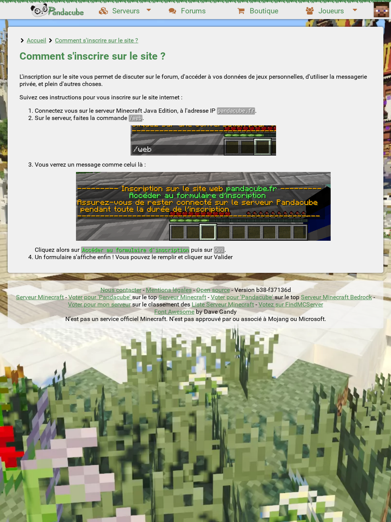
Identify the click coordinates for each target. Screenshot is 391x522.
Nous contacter (120, 289)
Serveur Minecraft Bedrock (336, 297)
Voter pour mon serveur (99, 304)
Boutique (264, 10)
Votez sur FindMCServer (291, 304)
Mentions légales (169, 289)
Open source (213, 289)
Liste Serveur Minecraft (223, 304)
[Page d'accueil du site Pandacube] (58, 9)
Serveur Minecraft (40, 297)
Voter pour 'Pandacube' (100, 297)
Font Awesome (174, 311)
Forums (193, 10)
